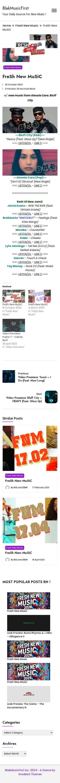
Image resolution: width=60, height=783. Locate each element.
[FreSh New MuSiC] (13, 296)
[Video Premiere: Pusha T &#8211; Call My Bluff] (13, 325)
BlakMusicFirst (15, 8)
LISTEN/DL (24, 143)
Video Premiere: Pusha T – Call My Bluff (12, 337)
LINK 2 (38, 143)
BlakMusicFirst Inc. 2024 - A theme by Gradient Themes (30, 772)
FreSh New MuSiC (12, 304)
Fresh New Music (13, 67)
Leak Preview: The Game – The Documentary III (25, 705)
